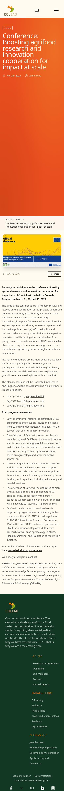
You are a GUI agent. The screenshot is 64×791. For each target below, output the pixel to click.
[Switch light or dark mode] (36, 10)
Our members (40, 673)
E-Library (37, 705)
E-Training (37, 700)
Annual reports (41, 684)
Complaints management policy (32, 780)
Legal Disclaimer (21, 775)
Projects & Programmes (46, 663)
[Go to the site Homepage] (10, 10)
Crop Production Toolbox (45, 715)
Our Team (38, 668)
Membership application (43, 747)
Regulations (38, 710)
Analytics (37, 721)
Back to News (13, 273)
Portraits (37, 679)
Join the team (37, 742)
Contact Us (36, 763)
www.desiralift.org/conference (25, 550)
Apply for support (39, 758)
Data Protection (43, 775)
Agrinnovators (39, 726)
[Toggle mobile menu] (56, 10)
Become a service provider (44, 752)
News (19, 219)
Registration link (35, 396)
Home (9, 219)
